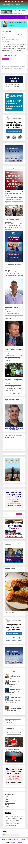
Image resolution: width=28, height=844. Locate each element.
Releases (11, 68)
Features (24, 4)
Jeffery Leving (16, 66)
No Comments (6, 41)
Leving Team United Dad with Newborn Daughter (17, 23)
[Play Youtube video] (14, 742)
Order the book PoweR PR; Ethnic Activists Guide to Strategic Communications (13, 720)
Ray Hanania (16, 39)
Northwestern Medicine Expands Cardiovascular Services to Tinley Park (13, 708)
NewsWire (6, 68)
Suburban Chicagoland (18, 10)
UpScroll (7, 804)
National (23, 66)
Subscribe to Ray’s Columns (16, 7)
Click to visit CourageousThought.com (14, 393)
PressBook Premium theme (16, 842)
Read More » (6, 59)
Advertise (8, 7)
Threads (7, 806)
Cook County (10, 66)
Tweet (10, 61)
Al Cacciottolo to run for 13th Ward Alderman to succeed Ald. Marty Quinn (13, 683)
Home (3, 4)
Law (20, 66)
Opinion (11, 4)
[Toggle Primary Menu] (26, 17)
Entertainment (18, 4)
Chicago (5, 66)
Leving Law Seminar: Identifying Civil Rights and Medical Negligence (13, 691)
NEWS (14, 671)
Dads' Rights (11, 25)
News (7, 4)
